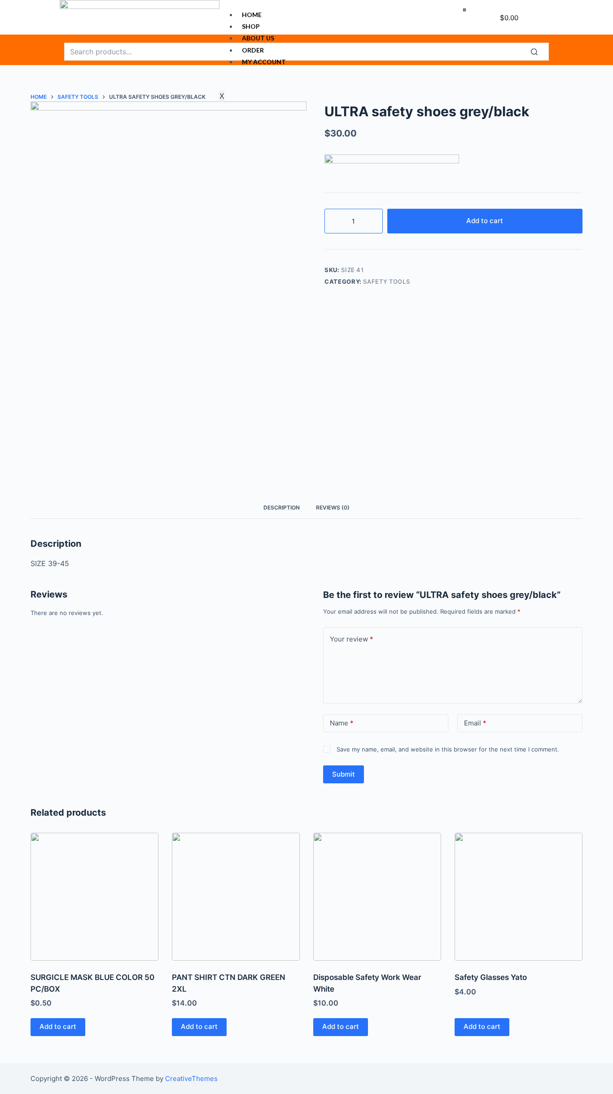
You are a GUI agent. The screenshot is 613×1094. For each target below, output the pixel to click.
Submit (343, 774)
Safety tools (386, 281)
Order (253, 50)
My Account (264, 62)
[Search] (540, 52)
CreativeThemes (191, 1078)
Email (475, 723)
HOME (252, 14)
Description (281, 507)
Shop (251, 26)
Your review (351, 639)
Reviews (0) (333, 507)
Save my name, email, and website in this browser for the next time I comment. (448, 749)
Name (342, 723)
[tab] (281, 507)
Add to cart (484, 220)
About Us (258, 38)
